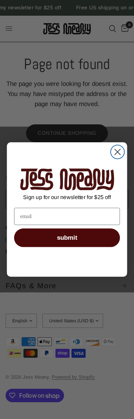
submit (67, 238)
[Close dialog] (117, 152)
